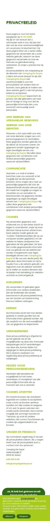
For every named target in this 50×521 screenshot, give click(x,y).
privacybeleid (27, 498)
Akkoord (9, 516)
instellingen (9, 511)
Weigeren (23, 516)
